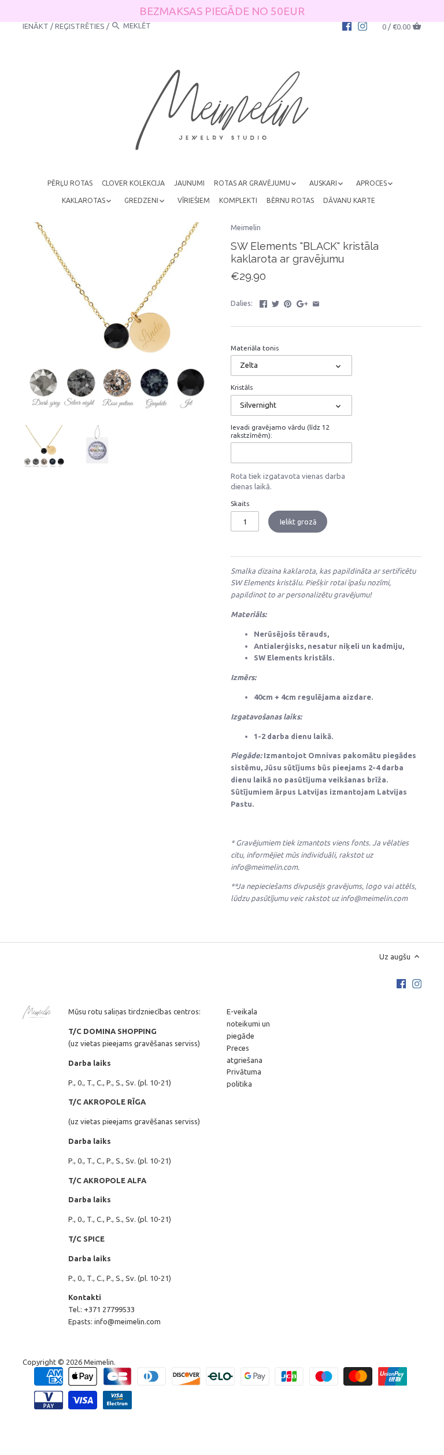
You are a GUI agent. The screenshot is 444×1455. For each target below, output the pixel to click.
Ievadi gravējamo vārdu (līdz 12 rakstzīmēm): (280, 431)
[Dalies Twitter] (275, 302)
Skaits (240, 503)
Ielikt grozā (298, 522)
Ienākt (36, 25)
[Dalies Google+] (302, 302)
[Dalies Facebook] (263, 302)
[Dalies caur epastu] (316, 302)
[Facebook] (347, 25)
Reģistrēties (80, 25)
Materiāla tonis (255, 348)
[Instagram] (362, 25)
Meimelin (246, 227)
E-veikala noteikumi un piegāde (248, 1023)
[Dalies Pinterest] (287, 302)
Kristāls (242, 387)
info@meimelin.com (127, 1321)
